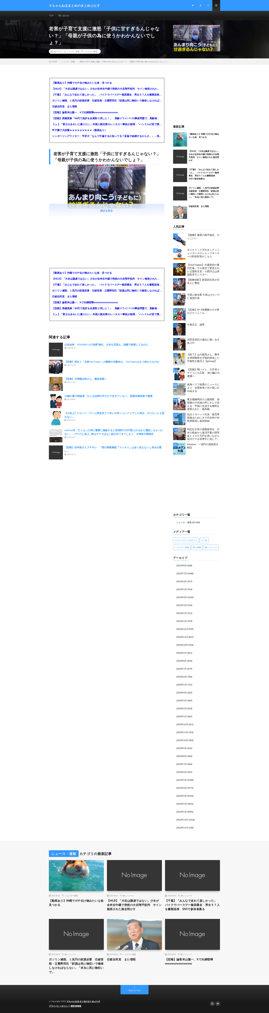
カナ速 (204, 540)
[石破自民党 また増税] (180, 212)
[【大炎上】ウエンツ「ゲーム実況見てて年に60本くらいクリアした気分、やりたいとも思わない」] (56, 418)
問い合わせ (63, 15)
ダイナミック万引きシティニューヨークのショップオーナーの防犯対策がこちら (203, 253)
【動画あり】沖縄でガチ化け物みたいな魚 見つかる (82, 82)
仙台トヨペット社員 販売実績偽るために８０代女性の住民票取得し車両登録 (203, 417)
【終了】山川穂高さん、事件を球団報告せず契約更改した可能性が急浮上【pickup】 (203, 357)
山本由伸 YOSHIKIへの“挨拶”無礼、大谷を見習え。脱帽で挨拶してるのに (106, 344)
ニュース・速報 (73, 51)
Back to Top (134, 990)
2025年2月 (181, 613)
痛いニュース (211, 547)
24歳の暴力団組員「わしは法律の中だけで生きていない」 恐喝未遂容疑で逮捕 (108, 395)
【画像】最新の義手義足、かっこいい (203, 236)
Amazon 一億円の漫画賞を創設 (202, 446)
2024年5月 (181, 684)
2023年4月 (181, 788)
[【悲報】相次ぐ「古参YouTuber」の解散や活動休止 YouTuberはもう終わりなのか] (56, 367)
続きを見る (106, 210)
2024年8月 (181, 660)
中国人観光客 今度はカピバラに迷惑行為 (203, 296)
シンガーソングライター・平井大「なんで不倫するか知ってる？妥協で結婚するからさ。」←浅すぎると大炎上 (106, 135)
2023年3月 (181, 795)
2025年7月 (181, 573)
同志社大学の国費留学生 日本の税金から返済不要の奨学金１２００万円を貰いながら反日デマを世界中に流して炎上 (203, 435)
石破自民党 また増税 (64, 106)
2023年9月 (181, 748)
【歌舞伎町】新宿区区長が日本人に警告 (203, 281)
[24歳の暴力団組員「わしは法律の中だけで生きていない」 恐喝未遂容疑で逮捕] (56, 401)
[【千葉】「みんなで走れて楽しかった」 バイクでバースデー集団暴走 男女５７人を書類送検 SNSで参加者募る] (180, 175)
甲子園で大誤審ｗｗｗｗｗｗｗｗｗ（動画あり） (79, 129)
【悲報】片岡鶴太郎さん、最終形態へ (85, 378)
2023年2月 (181, 803)
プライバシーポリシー (59, 1006)
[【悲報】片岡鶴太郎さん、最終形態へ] (56, 384)
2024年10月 (182, 645)
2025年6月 (181, 581)
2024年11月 (182, 637)
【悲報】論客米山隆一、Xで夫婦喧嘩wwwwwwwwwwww (85, 112)
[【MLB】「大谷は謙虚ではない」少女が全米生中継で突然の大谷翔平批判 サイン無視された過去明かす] (180, 157)
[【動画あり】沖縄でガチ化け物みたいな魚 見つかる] (180, 140)
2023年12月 (182, 724)
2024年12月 (182, 629)
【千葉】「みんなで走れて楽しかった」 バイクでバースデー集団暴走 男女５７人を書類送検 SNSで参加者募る (106, 94)
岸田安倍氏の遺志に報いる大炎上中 (203, 341)
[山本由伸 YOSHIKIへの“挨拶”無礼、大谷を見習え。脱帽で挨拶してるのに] (56, 350)
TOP (51, 15)
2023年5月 (181, 780)
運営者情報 (76, 1006)
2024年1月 (181, 716)
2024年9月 (181, 653)
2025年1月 (181, 621)
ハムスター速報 (90, 51)
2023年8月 (181, 756)
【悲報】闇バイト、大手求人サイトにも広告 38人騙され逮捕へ (203, 372)
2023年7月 (181, 764)
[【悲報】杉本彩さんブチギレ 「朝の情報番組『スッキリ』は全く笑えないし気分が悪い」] (56, 452)
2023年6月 (181, 772)
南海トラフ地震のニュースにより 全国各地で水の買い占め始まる (203, 387)
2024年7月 (181, 668)
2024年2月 (181, 708)
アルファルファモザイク (186, 540)
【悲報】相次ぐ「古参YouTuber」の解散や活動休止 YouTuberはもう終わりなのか (111, 361)
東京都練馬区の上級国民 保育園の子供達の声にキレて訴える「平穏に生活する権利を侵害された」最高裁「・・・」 (203, 405)
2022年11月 (182, 827)
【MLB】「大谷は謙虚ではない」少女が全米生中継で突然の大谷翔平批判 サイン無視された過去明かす (106, 88)
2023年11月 (182, 732)
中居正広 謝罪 (196, 324)
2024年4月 (181, 692)
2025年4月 (181, 597)
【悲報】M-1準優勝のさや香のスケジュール (203, 311)
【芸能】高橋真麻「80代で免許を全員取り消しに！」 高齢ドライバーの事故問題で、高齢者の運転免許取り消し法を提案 (106, 118)
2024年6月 (181, 676)
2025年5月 (181, 589)
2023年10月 (182, 740)
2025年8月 (181, 565)
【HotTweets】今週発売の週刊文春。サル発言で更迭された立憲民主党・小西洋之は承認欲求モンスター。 (203, 269)
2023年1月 (181, 811)
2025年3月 (181, 605)
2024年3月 (181, 700)
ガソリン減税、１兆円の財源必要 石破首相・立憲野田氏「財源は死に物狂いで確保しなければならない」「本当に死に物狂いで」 (106, 100)
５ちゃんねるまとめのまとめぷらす (83, 1001)
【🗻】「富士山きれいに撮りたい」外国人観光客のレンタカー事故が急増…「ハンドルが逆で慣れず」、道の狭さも (106, 124)
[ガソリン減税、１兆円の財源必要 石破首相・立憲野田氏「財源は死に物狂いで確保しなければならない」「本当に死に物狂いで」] (180, 193)
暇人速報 (197, 547)
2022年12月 (182, 819)
